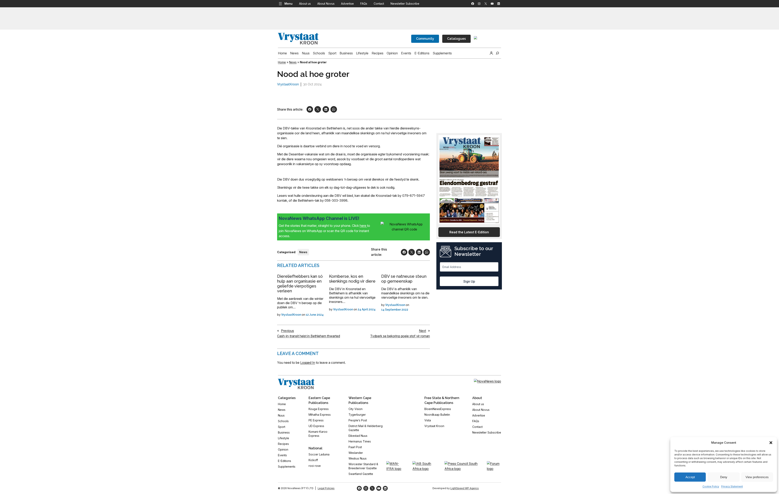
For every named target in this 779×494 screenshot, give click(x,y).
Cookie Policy (711, 486)
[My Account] (491, 53)
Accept (690, 477)
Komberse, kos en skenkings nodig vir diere (352, 279)
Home (282, 62)
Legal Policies (326, 488)
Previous (287, 331)
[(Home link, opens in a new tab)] (296, 384)
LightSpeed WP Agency (464, 488)
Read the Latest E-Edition (469, 232)
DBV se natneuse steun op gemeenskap (403, 279)
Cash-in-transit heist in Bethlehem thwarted (308, 336)
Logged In (307, 363)
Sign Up (469, 281)
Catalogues (456, 39)
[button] (771, 443)
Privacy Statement (732, 486)
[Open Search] (497, 53)
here (363, 226)
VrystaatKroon (288, 84)
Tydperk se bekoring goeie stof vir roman (400, 336)
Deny (723, 477)
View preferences (757, 477)
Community (425, 39)
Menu (288, 3)
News (293, 62)
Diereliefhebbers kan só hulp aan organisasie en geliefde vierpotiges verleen (300, 283)
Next (422, 331)
